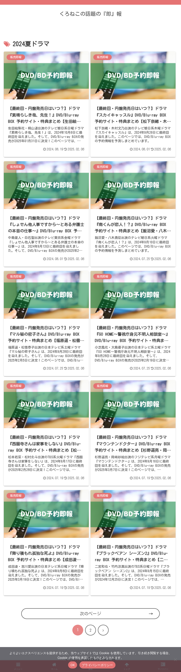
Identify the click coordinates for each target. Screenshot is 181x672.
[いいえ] (175, 659)
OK (72, 665)
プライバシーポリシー (97, 665)
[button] (167, 617)
